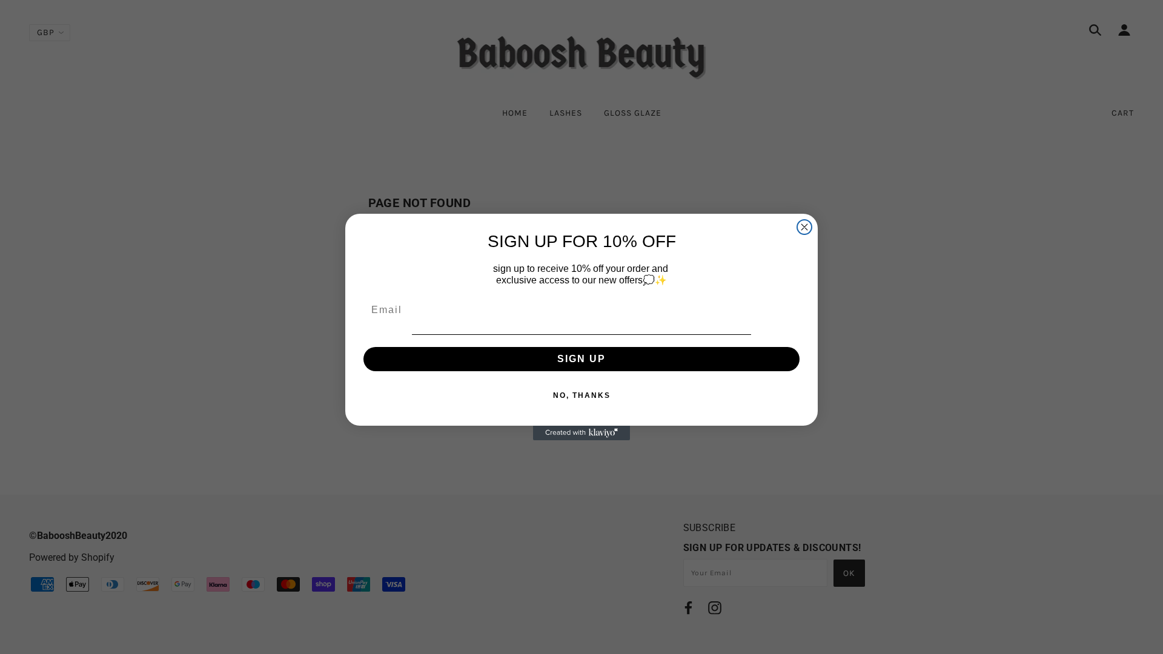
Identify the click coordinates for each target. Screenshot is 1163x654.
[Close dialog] (804, 227)
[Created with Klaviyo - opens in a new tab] (581, 433)
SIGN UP (581, 359)
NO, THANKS (582, 395)
